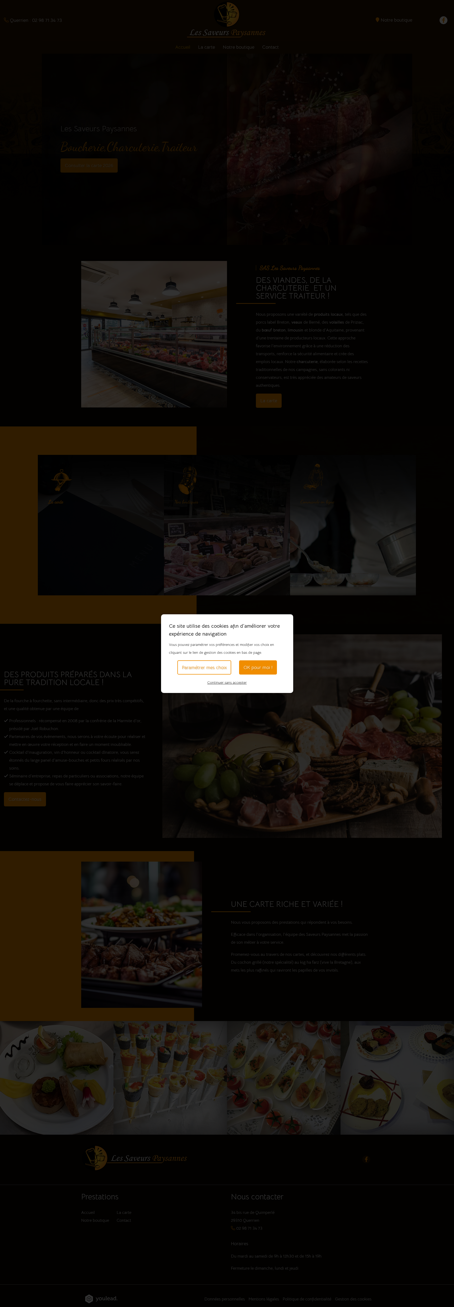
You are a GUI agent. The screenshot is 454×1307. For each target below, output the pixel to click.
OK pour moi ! (258, 667)
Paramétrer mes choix (204, 667)
